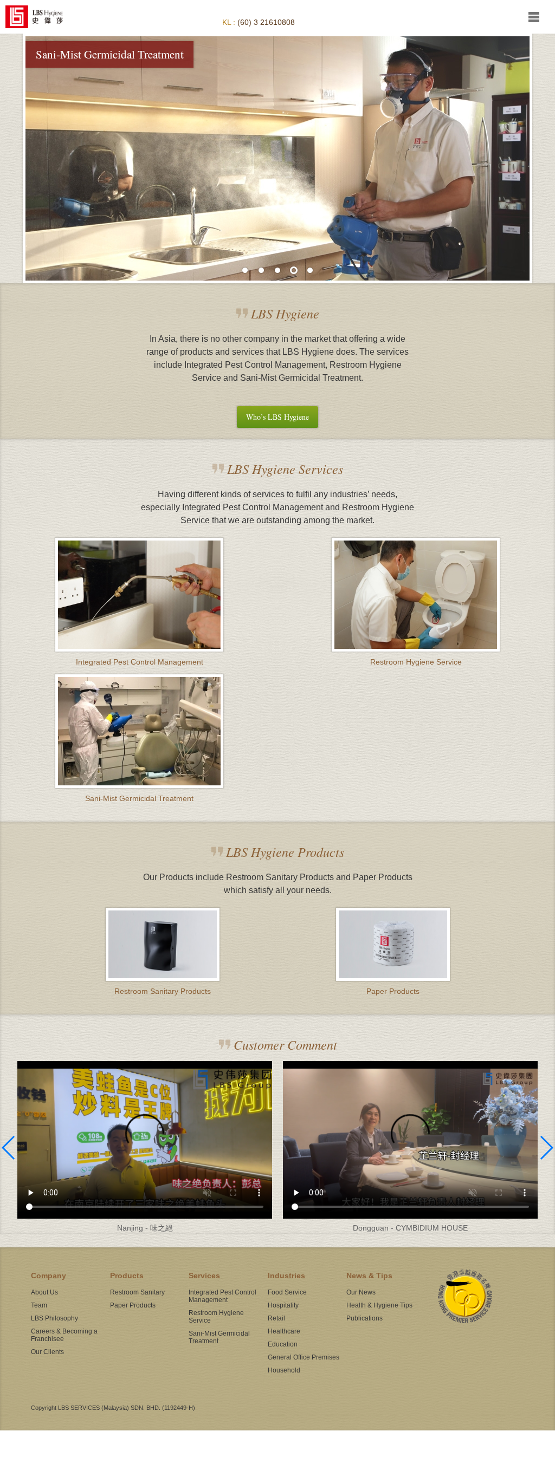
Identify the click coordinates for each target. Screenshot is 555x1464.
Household (284, 1370)
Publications (364, 1318)
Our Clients (47, 1352)
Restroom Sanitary (137, 1292)
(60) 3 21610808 (266, 22)
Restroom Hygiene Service (216, 1316)
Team (39, 1305)
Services (204, 1275)
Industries (286, 1275)
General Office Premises (303, 1357)
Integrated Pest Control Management (222, 1296)
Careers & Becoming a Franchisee (64, 1335)
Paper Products (133, 1305)
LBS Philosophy (54, 1318)
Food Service (287, 1292)
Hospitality (283, 1305)
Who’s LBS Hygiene (277, 417)
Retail (276, 1318)
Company (48, 1275)
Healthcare (284, 1331)
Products (127, 1275)
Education (283, 1344)
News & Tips (369, 1275)
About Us (44, 1292)
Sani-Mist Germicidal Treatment (219, 1337)
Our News (361, 1292)
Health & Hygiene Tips (379, 1305)
